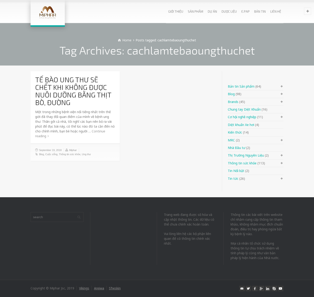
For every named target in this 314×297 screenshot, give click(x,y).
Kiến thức (235, 132)
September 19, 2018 (50, 150)
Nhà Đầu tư (236, 148)
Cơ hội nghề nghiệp (242, 117)
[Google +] (261, 288)
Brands (233, 102)
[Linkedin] (268, 288)
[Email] (242, 288)
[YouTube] (280, 288)
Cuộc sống (51, 154)
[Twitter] (248, 288)
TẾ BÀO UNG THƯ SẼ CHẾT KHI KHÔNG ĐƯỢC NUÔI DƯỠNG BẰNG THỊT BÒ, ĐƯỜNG (73, 90)
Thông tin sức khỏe (69, 154)
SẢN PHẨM (195, 11)
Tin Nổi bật (236, 170)
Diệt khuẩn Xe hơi (241, 125)
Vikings (84, 288)
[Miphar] (48, 12)
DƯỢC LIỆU (229, 11)
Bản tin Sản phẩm (241, 86)
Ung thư (86, 154)
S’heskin (115, 288)
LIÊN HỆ (275, 11)
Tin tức (233, 178)
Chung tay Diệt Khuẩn (244, 109)
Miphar (73, 150)
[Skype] (274, 288)
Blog (41, 154)
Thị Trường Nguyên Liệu (246, 155)
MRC (231, 140)
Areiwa (99, 288)
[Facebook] (255, 288)
